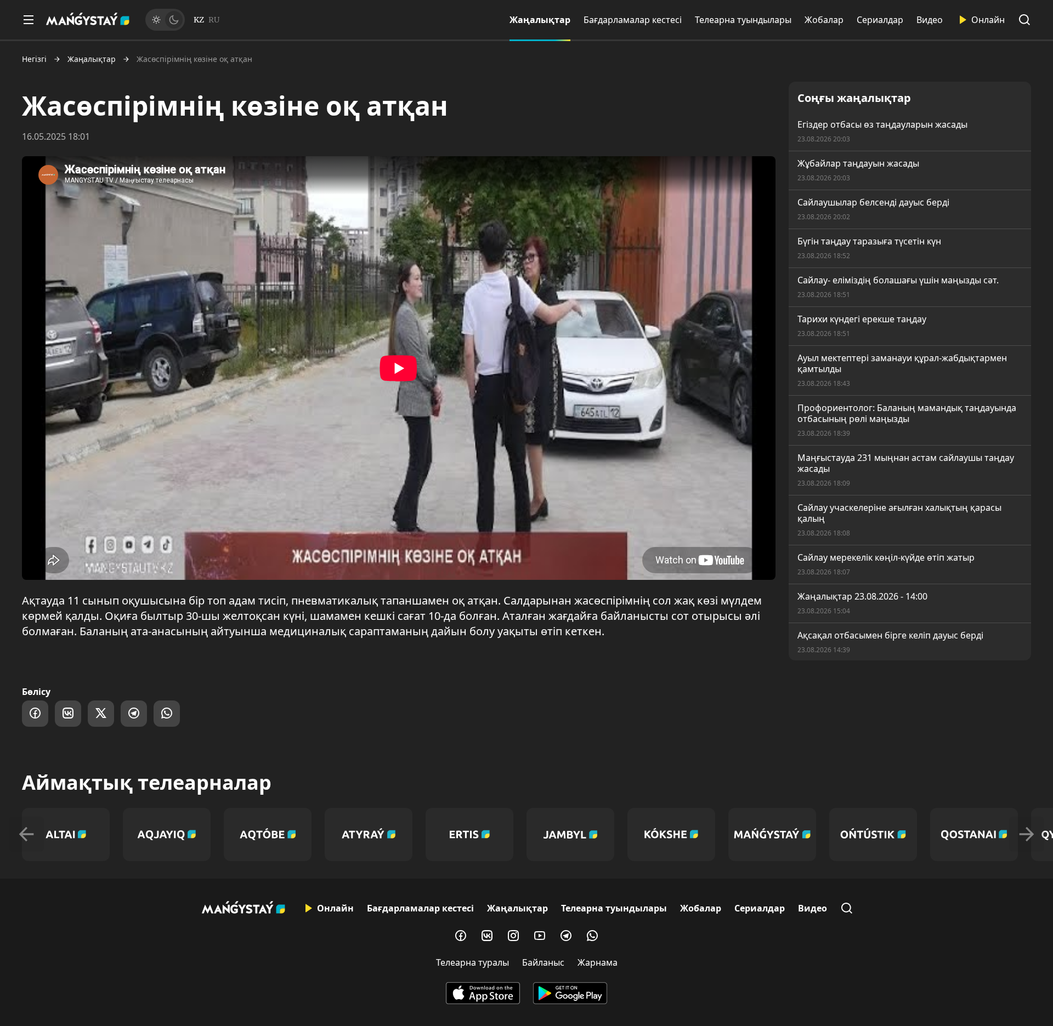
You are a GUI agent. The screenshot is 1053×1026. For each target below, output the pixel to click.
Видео (929, 20)
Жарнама (598, 962)
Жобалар (824, 20)
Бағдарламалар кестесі (633, 20)
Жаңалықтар (539, 20)
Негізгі (34, 59)
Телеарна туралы (472, 962)
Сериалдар (880, 20)
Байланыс (543, 962)
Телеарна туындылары (743, 20)
